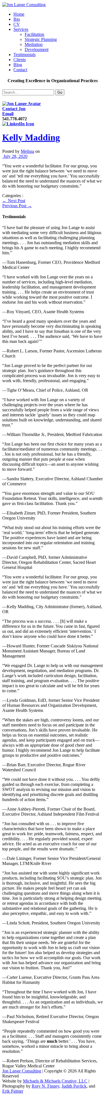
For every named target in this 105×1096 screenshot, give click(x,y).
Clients (19, 59)
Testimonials (24, 54)
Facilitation (34, 34)
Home (18, 14)
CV (16, 24)
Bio (16, 19)
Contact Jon (13, 108)
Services (20, 29)
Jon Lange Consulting (21, 1071)
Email (7, 113)
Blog (17, 64)
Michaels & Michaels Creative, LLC (55, 1081)
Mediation (34, 44)
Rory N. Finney (45, 1086)
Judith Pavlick (74, 1086)
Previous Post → (17, 205)
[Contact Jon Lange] (21, 103)
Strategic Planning (41, 39)
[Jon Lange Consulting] (24, 4)
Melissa (27, 151)
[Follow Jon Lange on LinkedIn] (18, 123)
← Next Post (13, 200)
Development (36, 49)
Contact (20, 69)
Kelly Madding (31, 137)
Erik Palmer (12, 1091)
